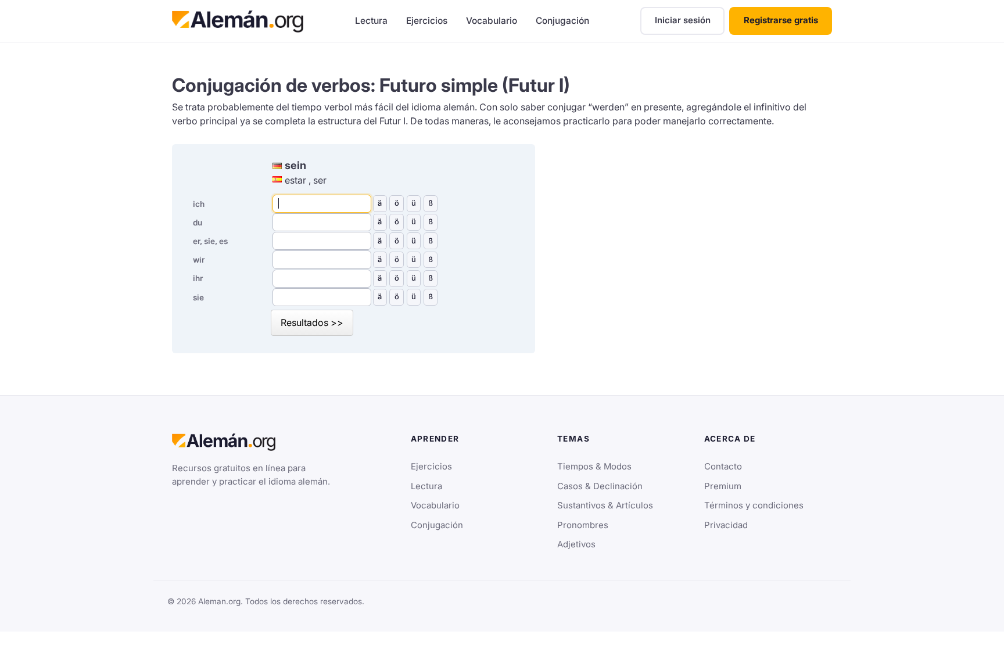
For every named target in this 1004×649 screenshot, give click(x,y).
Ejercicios (426, 20)
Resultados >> (312, 322)
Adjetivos (576, 544)
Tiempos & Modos (594, 466)
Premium (722, 486)
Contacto (723, 466)
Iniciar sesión (683, 20)
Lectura (371, 20)
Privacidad (726, 525)
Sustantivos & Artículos (605, 505)
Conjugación (562, 20)
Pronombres (582, 525)
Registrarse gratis (781, 20)
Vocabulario (491, 20)
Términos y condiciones (754, 505)
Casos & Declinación (600, 486)
